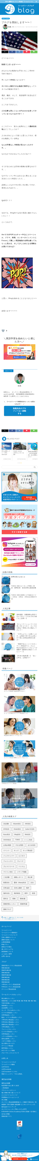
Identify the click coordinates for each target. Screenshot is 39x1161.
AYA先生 (6, 829)
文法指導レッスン (7, 1008)
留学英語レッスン (7, 1048)
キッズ (16, 850)
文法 (32, 882)
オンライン (7, 757)
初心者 (30, 877)
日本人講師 (18, 888)
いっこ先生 (28, 840)
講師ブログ (7, 909)
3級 (29, 1001)
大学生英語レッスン (8, 1027)
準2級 (25, 1001)
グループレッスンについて (10, 1053)
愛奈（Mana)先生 (20, 882)
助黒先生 (6, 882)
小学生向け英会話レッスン (10, 1020)
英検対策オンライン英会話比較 (12, 965)
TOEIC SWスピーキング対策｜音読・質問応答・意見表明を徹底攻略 (23, 587)
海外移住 (17, 893)
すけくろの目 (6, 18)
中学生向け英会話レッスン (10, 1022)
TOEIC (17, 840)
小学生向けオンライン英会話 (9, 783)
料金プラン (5, 944)
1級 (15, 1001)
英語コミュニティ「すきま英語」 (12, 1074)
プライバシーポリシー (9, 1090)
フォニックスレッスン (9, 1029)
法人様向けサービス (8, 1043)
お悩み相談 (7, 845)
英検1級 (22, 898)
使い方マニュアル (7, 949)
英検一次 (29, 1111)
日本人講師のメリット (9, 937)
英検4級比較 (6, 979)
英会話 (11, 757)
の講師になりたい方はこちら (20, 757)
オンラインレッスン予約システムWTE (14, 1109)
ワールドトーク (7, 930)
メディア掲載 (21, 872)
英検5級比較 (6, 982)
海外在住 (6, 893)
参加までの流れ (7, 947)
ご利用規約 (5, 1088)
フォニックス (8, 861)
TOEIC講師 (10, 1104)
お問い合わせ (6, 956)
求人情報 (4, 1100)
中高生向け (31, 1102)
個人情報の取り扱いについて (11, 1092)
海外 (27, 888)
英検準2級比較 (6, 975)
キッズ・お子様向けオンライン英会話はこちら (16, 713)
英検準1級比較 (6, 970)
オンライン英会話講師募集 (10, 1102)
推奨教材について (7, 951)
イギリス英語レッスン (9, 1041)
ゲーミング (31, 1104)
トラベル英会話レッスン (10, 1036)
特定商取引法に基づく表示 (10, 1085)
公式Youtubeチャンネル (9, 1071)
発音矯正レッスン (7, 1005)
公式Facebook (6, 1069)
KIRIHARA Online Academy (11, 1111)
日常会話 (6, 888)
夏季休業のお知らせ (18, 577)
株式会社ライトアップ (9, 1107)
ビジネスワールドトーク (10, 1095)
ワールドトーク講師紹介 (10, 932)
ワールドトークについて (10, 935)
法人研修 (6, 1114)
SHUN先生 (7, 840)
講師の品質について (8, 939)
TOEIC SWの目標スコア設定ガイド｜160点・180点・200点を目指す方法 (24, 597)
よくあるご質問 (7, 954)
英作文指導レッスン (8, 1038)
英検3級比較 (6, 977)
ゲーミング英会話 (7, 1046)
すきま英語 (19, 845)
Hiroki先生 (17, 829)
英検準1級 (23, 904)
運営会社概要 (6, 1083)
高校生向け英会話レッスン (10, 1024)
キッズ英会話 (27, 850)
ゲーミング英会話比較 (9, 989)
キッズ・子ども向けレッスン (11, 1010)
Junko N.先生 (29, 829)
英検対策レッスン (9, 904)
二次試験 (6, 877)
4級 (32, 1001)
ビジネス (22, 856)
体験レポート (18, 877)
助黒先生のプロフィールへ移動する (19, 410)
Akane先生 (17, 824)
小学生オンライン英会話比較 (11, 984)
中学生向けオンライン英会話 (9, 809)
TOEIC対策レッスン (8, 1003)
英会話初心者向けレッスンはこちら (13, 735)
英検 (13, 898)
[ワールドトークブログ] (19, 13)
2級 (22, 1001)
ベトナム (22, 866)
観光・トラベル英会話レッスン (12, 1017)
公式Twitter (5, 1067)
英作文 (5, 898)
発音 (33, 893)
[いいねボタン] (3, 330)
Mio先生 (27, 834)
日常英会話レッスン (8, 1015)
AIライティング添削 (8, 1050)
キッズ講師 (23, 1102)
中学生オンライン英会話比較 (11, 987)
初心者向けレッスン (8, 998)
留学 (26, 893)
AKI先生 (28, 824)
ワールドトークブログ (9, 1062)
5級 (34, 1001)
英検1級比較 (6, 968)
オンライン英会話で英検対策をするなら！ (15, 691)
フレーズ (20, 861)
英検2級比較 (6, 972)
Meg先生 (17, 834)
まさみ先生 (31, 845)
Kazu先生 (6, 834)
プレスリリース (8, 866)
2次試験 (6, 824)
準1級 (18, 1001)
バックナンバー (8, 856)
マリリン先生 (8, 872)
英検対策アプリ (7, 1116)
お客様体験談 (6, 942)
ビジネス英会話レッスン (10, 1012)
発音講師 (17, 1104)
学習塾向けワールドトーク (10, 1097)
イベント (6, 850)
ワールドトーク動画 (8, 1064)
